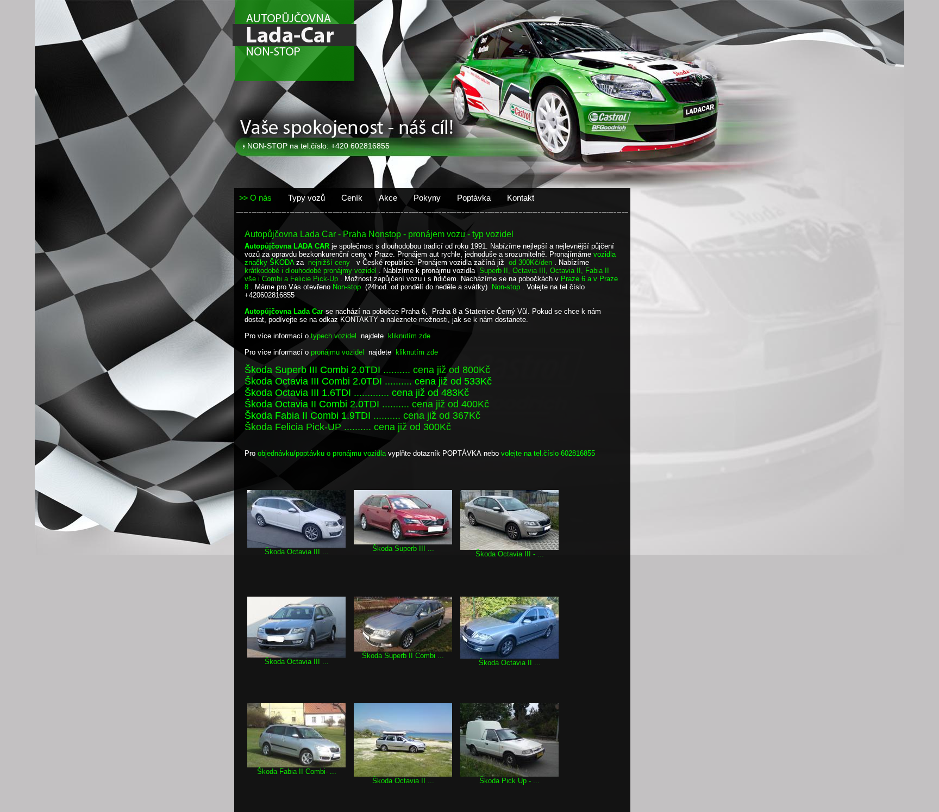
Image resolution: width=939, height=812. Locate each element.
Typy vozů (306, 197)
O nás (261, 197)
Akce (388, 197)
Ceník (351, 197)
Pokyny (427, 197)
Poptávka (474, 197)
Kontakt (520, 197)
